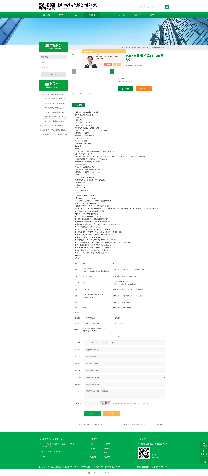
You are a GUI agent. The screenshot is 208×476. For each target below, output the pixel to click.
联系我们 (153, 15)
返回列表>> (160, 424)
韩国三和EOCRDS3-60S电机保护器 (90, 424)
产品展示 (92, 15)
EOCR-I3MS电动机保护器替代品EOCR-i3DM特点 (53, 103)
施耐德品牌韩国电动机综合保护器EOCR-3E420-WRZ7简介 (53, 130)
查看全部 (53, 74)
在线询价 (125, 89)
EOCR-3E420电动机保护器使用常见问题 (53, 134)
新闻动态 (107, 448)
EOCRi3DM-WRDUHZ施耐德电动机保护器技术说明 (53, 94)
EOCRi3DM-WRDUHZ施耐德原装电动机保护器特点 (53, 112)
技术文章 (93, 453)
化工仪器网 (154, 467)
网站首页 (46, 15)
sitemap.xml (164, 467)
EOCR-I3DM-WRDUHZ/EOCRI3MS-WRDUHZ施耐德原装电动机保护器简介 (53, 99)
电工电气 (44, 57)
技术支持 (107, 15)
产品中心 (125, 47)
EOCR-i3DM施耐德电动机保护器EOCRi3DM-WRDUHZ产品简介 (53, 108)
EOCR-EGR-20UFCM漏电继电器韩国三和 (132, 424)
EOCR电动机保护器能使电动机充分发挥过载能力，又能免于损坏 (53, 117)
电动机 (44, 63)
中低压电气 (46, 67)
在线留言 (122, 15)
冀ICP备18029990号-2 (100, 467)
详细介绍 (78, 105)
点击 (64, 57)
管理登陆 (140, 467)
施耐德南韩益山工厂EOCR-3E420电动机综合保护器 (53, 125)
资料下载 (137, 15)
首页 (120, 47)
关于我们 (61, 15)
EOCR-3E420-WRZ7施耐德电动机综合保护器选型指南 (53, 121)
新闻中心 (77, 15)
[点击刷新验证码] (105, 403)
